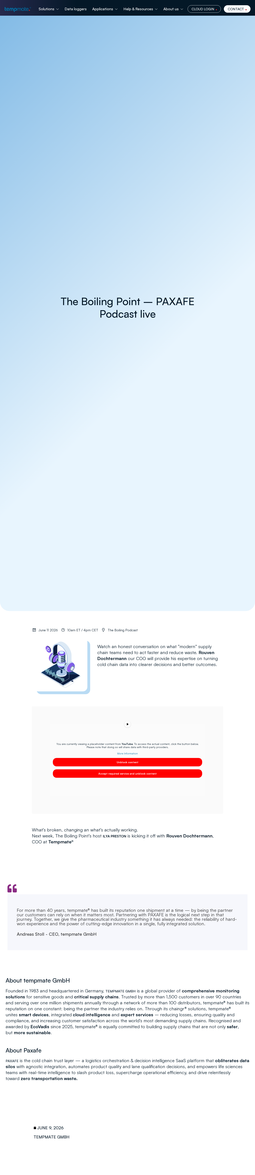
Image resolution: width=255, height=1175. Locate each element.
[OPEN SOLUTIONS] (57, 9)
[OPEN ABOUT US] (181, 9)
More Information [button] (127, 753)
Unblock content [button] (127, 762)
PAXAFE (12, 1061)
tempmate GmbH (120, 991)
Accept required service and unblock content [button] (127, 773)
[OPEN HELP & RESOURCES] (156, 9)
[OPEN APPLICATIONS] (116, 9)
